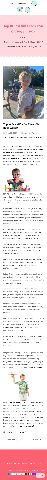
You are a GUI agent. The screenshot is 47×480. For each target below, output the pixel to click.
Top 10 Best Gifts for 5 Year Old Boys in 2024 (21, 126)
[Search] (27, 10)
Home (22, 37)
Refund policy (35, 463)
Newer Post (36, 440)
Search (9, 463)
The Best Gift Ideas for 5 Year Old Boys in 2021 (22, 42)
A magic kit (15, 259)
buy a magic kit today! (33, 367)
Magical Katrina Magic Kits (19, 3)
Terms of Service (20, 463)
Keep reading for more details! (27, 164)
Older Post (10, 440)
